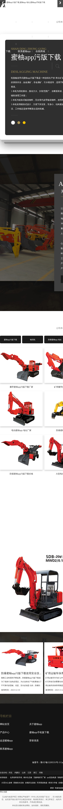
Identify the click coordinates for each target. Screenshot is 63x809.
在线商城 (40, 51)
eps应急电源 (51, 777)
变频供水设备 (18, 783)
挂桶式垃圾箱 (30, 783)
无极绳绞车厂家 (39, 777)
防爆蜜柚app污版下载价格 (21, 474)
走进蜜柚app (24, 36)
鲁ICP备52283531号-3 (50, 762)
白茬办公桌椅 (7, 783)
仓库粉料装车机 (16, 777)
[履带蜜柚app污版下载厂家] (21, 365)
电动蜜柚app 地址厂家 (21, 430)
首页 (8, 22)
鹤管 (52, 788)
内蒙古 (17, 773)
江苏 (29, 773)
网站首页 (4, 724)
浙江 (35, 773)
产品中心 (40, 22)
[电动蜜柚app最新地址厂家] (21, 408)
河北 (10, 773)
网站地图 (3, 792)
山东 (23, 773)
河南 (41, 773)
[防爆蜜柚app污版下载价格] (21, 452)
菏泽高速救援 (42, 783)
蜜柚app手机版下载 (8, 44)
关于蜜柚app (24, 22)
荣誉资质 (40, 36)
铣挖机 (32, 340)
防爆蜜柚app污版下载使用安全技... (21, 673)
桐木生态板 (27, 777)
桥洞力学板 (52, 783)
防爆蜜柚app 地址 (55, 340)
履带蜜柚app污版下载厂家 (21, 387)
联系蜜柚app (24, 51)
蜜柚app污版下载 (10, 340)
